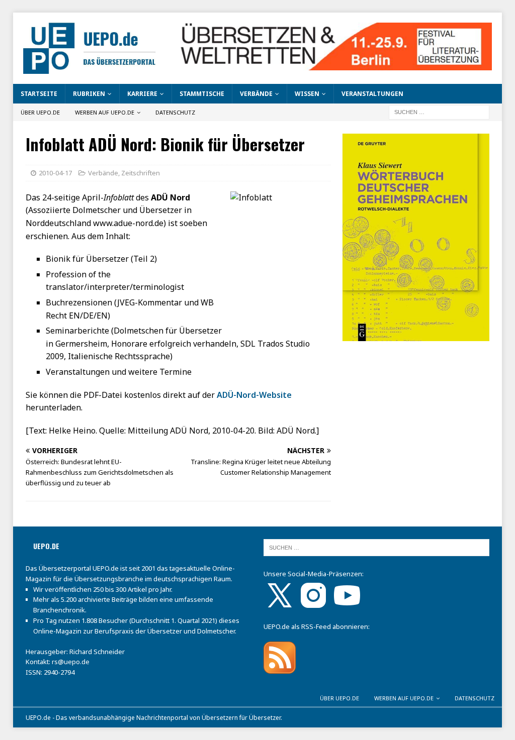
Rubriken (89, 93)
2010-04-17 (55, 172)
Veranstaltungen (372, 93)
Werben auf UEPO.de (104, 112)
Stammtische (202, 93)
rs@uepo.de (71, 661)
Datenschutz (175, 112)
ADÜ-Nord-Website (254, 394)
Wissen (307, 93)
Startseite (39, 93)
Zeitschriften (140, 172)
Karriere (142, 93)
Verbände (256, 93)
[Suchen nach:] (439, 112)
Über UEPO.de (40, 112)
